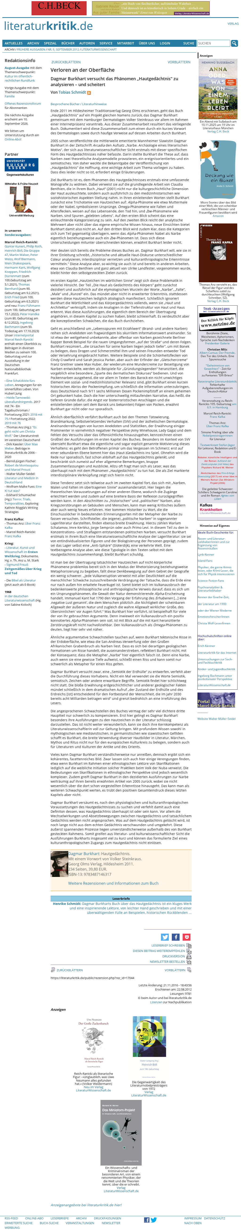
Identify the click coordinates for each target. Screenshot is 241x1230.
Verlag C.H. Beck (218, 131)
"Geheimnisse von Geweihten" (216, 366)
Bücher (68, 43)
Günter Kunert (15, 246)
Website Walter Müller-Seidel (216, 718)
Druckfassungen (107, 1218)
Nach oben (193, 1223)
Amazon (218, 216)
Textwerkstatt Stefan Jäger (217, 445)
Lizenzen (156, 1002)
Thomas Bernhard (17, 286)
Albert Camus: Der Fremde (217, 352)
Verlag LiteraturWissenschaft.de (148, 1093)
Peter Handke (29, 314)
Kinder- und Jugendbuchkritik (216, 669)
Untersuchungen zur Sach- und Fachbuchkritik (215, 660)
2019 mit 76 (13, 423)
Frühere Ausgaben (31, 49)
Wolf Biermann (24, 259)
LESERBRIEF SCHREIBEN (168, 945)
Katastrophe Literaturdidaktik (217, 381)
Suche (188, 43)
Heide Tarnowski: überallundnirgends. (19, 399)
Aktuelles (14, 43)
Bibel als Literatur (24, 580)
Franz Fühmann (29, 305)
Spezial (50, 43)
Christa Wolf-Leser (210, 623)
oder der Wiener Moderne (215, 610)
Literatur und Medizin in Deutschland (21, 480)
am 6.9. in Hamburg (221, 405)
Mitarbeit (125, 43)
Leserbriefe (60, 1218)
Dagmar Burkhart (83, 853)
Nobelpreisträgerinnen (218, 435)
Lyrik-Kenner (206, 554)
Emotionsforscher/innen (213, 616)
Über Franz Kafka (217, 426)
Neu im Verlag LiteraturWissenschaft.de (93, 1088)
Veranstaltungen (80, 1223)
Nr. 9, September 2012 (63, 49)
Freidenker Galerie (217, 343)
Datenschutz (214, 1218)
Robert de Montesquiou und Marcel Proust (21, 467)
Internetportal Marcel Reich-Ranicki (19, 337)
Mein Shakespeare (17, 263)
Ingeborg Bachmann (19, 324)
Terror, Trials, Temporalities (18, 501)
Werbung (12, 1228)
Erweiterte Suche (18, 1223)
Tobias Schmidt (72, 92)
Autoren (87, 43)
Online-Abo (12, 139)
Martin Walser (19, 255)
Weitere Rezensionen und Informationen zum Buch (113, 883)
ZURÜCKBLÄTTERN (66, 62)
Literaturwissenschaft (99, 49)
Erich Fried (12, 297)
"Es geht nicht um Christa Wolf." (20, 431)
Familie (10, 96)
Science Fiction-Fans (211, 580)
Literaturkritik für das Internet (217, 652)
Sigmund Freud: (23, 568)
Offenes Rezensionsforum (23, 103)
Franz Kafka (13, 536)
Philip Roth (34, 246)
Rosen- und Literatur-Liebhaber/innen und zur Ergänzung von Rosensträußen (214, 543)
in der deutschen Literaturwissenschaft (20, 598)
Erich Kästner (206, 646)
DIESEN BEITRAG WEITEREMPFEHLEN (159, 951)
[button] (165, 937)
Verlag (233, 23)
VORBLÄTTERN (180, 62)
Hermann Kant (15, 267)
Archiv (33, 43)
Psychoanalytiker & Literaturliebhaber (210, 588)
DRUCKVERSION (173, 956)
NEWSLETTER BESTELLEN (167, 961)
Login (165, 43)
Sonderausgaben (17, 235)
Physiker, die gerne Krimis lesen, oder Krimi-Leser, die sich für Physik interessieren (216, 570)
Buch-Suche (49, 1223)
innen (226, 623)
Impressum (193, 1218)
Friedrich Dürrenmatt (18, 274)
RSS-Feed (11, 1218)
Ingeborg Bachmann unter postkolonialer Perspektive (215, 677)
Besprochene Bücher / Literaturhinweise (79, 104)
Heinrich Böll (13, 250)
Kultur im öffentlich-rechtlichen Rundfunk (20, 78)
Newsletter (111, 1223)
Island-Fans (205, 560)
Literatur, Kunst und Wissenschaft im (21, 551)
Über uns (147, 43)
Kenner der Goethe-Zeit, (213, 597)
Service (106, 43)
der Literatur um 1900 (212, 604)
